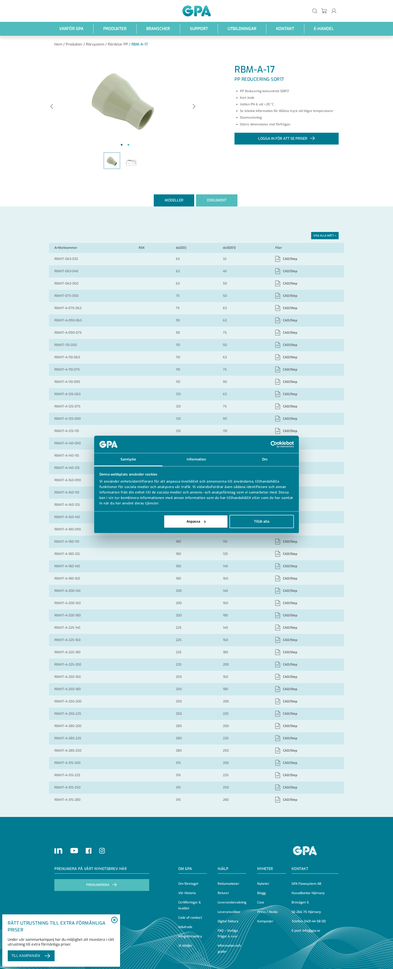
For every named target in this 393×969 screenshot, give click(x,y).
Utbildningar (242, 28)
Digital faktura (228, 921)
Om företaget (188, 884)
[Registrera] (324, 11)
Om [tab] (264, 459)
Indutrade (185, 927)
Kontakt (285, 28)
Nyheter (263, 884)
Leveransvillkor (229, 912)
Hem (58, 44)
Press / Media (267, 912)
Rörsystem (95, 44)
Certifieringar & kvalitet (189, 905)
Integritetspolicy (190, 936)
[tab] (174, 200)
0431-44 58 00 (315, 921)
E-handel (324, 28)
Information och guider (229, 949)
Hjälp (223, 868)
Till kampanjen (25, 955)
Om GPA (185, 868)
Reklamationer (228, 884)
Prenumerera (97, 885)
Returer (223, 893)
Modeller (174, 200)
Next (194, 107)
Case (260, 902)
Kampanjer (265, 921)
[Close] (114, 920)
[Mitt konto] (334, 10)
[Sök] (315, 10)
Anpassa (193, 521)
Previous (51, 107)
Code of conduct (190, 918)
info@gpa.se (311, 930)
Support (199, 28)
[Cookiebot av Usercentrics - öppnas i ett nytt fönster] (274, 444)
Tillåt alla (261, 521)
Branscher (158, 28)
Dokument (217, 200)
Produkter (114, 28)
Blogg (261, 893)
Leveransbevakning (232, 902)
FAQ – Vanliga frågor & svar (228, 933)
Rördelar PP (118, 44)
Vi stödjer (185, 946)
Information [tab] (196, 459)
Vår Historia (187, 893)
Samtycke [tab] (128, 459)
